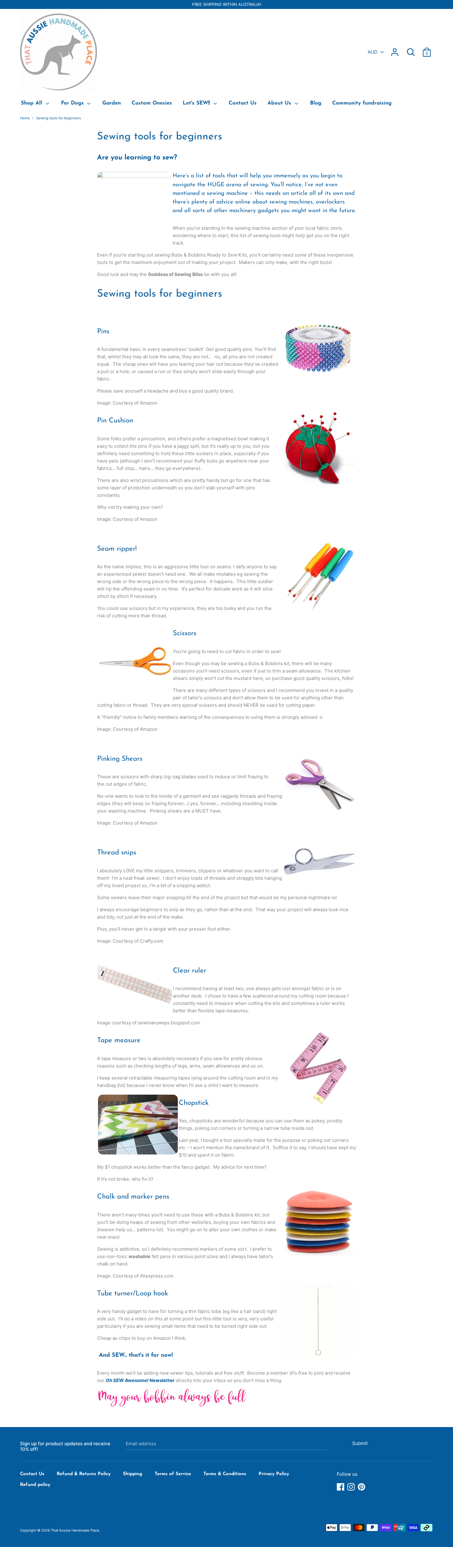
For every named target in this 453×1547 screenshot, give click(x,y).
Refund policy (35, 1485)
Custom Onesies (152, 103)
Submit (360, 1443)
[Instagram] (351, 1487)
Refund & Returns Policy (84, 1474)
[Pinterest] (362, 1487)
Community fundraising (362, 103)
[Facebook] (341, 1487)
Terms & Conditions (224, 1474)
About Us (280, 103)
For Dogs (73, 103)
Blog (315, 103)
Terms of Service (173, 1474)
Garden (111, 103)
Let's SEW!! (197, 103)
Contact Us (243, 103)
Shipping (132, 1474)
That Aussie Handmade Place (75, 1530)
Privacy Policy (274, 1474)
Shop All (32, 103)
